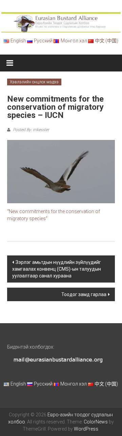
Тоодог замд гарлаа (83, 294)
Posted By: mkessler (30, 129)
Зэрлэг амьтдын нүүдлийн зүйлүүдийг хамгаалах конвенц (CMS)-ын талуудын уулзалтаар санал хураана (56, 268)
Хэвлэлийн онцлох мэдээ (34, 82)
